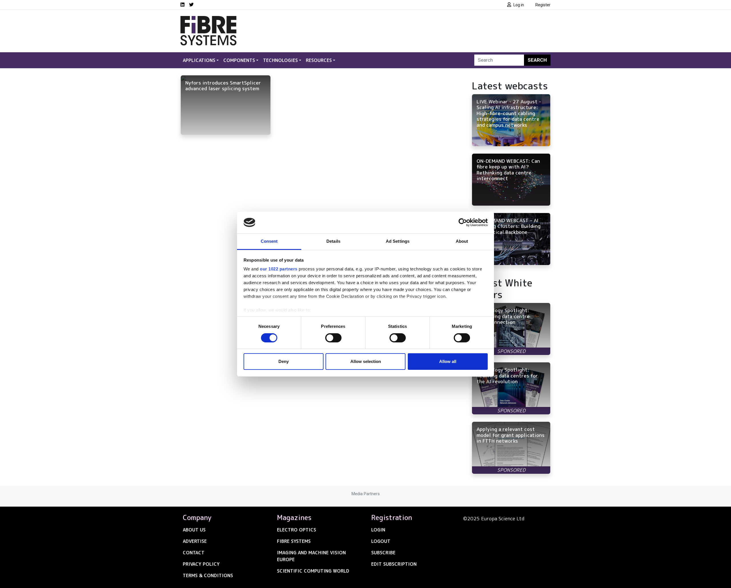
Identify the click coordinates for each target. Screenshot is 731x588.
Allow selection (365, 361)
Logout (380, 541)
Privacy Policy (201, 564)
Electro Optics (296, 530)
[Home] (208, 19)
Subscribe (383, 552)
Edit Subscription (394, 564)
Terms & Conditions (208, 575)
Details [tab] (333, 241)
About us (194, 530)
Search (537, 60)
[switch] (333, 337)
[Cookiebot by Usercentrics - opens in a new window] (463, 222)
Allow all (447, 361)
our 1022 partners (279, 268)
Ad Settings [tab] (397, 241)
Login (378, 530)
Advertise (195, 541)
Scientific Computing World (313, 571)
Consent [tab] (269, 241)
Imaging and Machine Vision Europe (311, 556)
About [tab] (462, 241)
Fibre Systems (294, 541)
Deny (283, 361)
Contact (193, 552)
